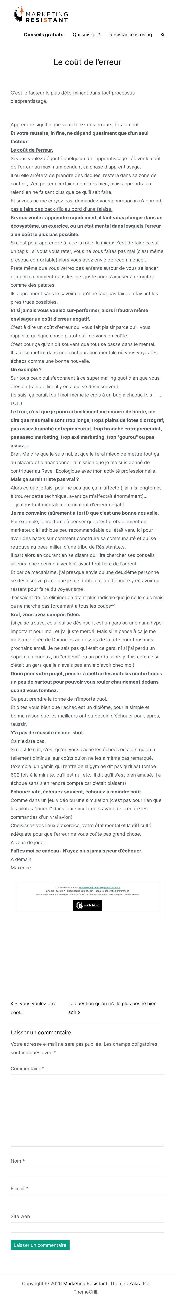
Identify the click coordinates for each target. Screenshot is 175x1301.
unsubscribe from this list (80, 891)
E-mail (19, 1188)
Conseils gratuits (43, 34)
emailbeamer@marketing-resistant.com (99, 887)
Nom (18, 1161)
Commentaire (27, 1068)
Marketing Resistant (85, 1283)
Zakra (135, 1283)
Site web (20, 1216)
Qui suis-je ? (86, 34)
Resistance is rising (130, 34)
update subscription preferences (112, 891)
